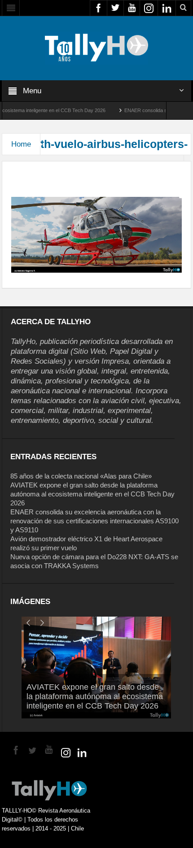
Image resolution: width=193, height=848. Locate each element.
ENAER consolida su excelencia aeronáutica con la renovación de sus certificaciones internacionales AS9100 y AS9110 (94, 521)
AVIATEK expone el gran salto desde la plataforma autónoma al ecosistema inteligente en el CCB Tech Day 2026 (92, 494)
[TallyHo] (96, 47)
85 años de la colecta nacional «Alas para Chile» (81, 476)
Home (21, 144)
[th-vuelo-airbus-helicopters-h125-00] (96, 234)
